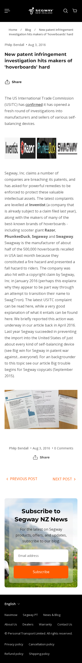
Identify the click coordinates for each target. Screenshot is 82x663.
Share (17, 82)
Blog (28, 30)
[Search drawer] (65, 11)
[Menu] (7, 11)
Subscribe (41, 572)
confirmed (34, 104)
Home (13, 30)
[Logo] (41, 11)
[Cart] (74, 11)
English (10, 604)
